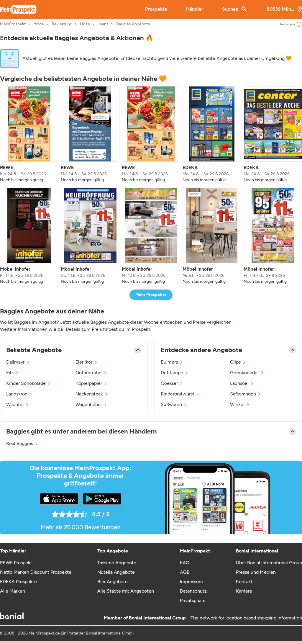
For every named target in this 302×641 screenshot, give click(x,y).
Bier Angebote (112, 581)
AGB (185, 572)
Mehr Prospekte (151, 294)
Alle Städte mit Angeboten (125, 591)
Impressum (191, 581)
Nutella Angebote (116, 572)
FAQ (184, 562)
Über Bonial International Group (269, 562)
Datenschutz (193, 591)
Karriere (244, 591)
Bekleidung (62, 24)
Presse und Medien (256, 572)
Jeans (103, 24)
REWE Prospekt (16, 562)
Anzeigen (287, 24)
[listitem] (29, 134)
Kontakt (244, 581)
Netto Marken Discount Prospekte (35, 572)
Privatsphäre (193, 600)
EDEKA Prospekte (18, 581)
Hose (85, 24)
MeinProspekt (13, 24)
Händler (194, 9)
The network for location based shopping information (246, 618)
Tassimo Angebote (116, 562)
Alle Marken (12, 591)
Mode (38, 24)
